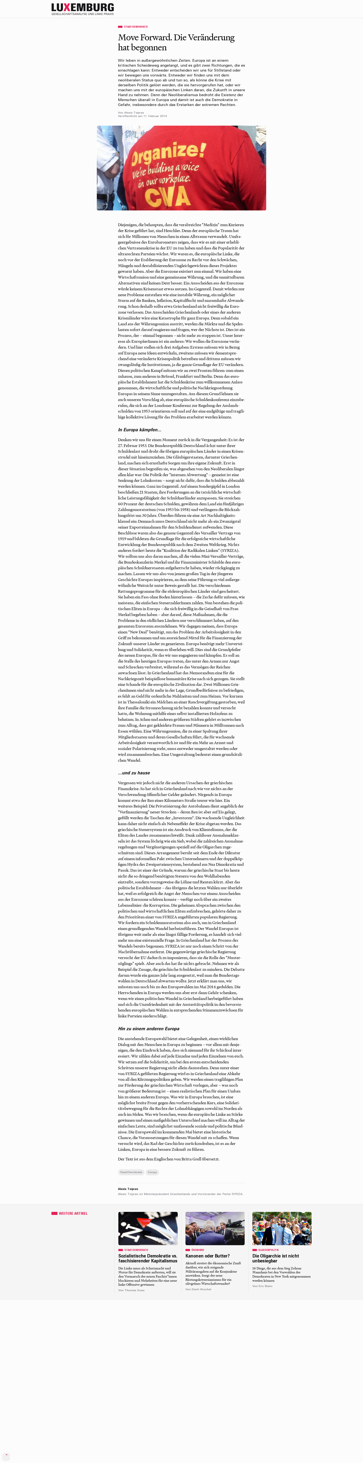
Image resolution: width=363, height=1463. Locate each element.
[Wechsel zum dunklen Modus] (300, 9)
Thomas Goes (134, 1290)
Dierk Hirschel (201, 1289)
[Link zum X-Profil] (285, 9)
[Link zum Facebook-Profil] (293, 9)
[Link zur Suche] (278, 9)
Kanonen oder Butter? (207, 1256)
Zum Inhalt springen (351, 2)
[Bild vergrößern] (181, 168)
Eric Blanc (266, 1286)
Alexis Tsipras (134, 112)
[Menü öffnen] (308, 9)
